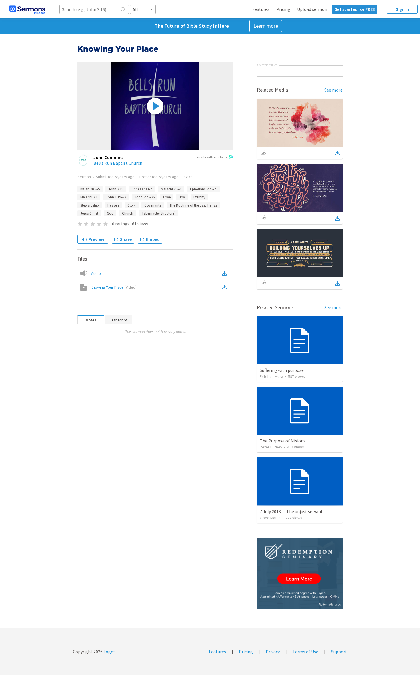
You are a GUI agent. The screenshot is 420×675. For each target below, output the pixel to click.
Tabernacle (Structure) (158, 213)
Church (127, 213)
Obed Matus (270, 517)
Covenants (152, 205)
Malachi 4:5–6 (171, 189)
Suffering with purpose (282, 370)
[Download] (337, 153)
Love (167, 197)
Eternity (199, 197)
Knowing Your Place (114, 287)
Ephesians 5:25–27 (203, 189)
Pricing (283, 9)
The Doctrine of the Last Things (193, 205)
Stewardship (89, 205)
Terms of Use (305, 651)
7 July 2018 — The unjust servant (291, 511)
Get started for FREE (354, 9)
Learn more (265, 26)
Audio (96, 273)
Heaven (113, 205)
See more (333, 90)
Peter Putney (271, 447)
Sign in (402, 9)
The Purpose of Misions (282, 441)
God (110, 213)
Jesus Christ (89, 213)
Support (339, 651)
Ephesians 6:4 (142, 189)
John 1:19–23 (116, 197)
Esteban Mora (271, 376)
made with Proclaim (212, 157)
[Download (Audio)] (225, 273)
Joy (182, 197)
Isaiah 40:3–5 (90, 189)
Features (260, 9)
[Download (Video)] (225, 287)
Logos (109, 651)
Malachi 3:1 (88, 197)
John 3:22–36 (145, 197)
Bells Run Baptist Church (117, 163)
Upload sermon (312, 9)
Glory (131, 205)
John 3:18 (115, 189)
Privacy (273, 651)
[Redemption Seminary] (300, 573)
